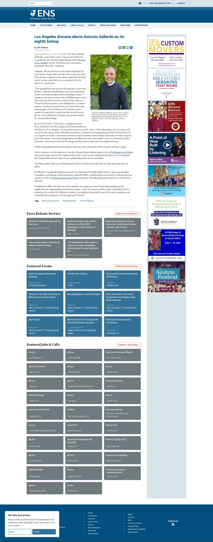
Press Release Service (44, 213)
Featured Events (39, 266)
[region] (32, 524)
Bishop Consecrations (50, 201)
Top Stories (46, 25)
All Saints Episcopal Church (65, 178)
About (130, 514)
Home (33, 25)
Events (91, 25)
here (124, 147)
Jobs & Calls (77, 25)
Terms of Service (135, 523)
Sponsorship (141, 25)
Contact (131, 517)
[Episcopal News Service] (41, 14)
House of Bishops (87, 201)
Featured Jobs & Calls (43, 344)
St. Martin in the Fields (122, 152)
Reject (12, 532)
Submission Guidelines (137, 529)
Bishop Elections (69, 201)
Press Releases (108, 25)
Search (181, 3)
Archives (61, 25)
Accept (36, 532)
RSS (129, 520)
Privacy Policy (133, 526)
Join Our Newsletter (159, 3)
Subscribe (125, 25)
